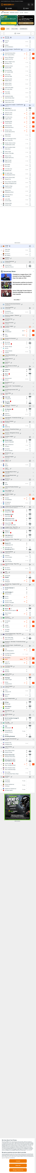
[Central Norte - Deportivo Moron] (17, 266)
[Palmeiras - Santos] (17, 370)
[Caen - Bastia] (17, 465)
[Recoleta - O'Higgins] (17, 402)
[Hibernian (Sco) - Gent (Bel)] (17, 195)
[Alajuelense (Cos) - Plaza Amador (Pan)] (17, 519)
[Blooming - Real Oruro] (17, 343)
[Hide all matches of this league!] (33, 37)
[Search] (28, 4)
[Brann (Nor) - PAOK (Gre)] (17, 135)
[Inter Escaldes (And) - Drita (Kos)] (17, 148)
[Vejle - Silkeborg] (17, 426)
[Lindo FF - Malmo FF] (17, 663)
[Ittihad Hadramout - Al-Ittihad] (17, 785)
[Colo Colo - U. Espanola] (17, 398)
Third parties (29, 1150)
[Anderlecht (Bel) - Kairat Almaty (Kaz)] (17, 97)
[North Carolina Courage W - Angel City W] (17, 719)
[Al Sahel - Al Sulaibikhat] (17, 499)
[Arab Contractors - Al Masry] (17, 445)
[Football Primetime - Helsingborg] (17, 654)
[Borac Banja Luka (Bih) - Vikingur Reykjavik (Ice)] (17, 182)
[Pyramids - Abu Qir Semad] (17, 450)
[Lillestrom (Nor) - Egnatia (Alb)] (17, 67)
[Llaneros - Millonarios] (17, 414)
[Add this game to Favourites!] (1, 41)
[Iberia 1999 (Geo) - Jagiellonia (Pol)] (17, 58)
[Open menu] (32, 4)
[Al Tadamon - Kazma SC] (17, 503)
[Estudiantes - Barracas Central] (17, 312)
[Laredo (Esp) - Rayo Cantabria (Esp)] (17, 764)
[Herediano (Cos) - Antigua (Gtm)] (17, 511)
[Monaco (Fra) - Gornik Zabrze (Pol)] (17, 131)
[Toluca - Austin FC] (17, 532)
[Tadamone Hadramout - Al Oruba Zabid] (17, 789)
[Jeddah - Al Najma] (17, 626)
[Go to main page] (8, 5)
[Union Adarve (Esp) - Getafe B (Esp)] (17, 751)
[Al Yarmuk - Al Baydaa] (17, 781)
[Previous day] (2, 33)
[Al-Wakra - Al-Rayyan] (17, 581)
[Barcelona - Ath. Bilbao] (17, 254)
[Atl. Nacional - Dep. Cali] (17, 410)
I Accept (18, 1161)
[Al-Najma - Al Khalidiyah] (17, 331)
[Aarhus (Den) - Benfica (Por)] (17, 84)
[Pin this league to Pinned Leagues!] (10, 258)
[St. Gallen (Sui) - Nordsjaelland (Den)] (17, 174)
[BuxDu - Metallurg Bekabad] (17, 735)
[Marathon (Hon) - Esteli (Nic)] (17, 515)
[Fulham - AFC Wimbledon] (17, 46)
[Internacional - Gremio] (17, 379)
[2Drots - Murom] (17, 597)
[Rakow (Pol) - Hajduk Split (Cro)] (17, 157)
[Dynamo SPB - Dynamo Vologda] (17, 601)
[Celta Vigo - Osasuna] (17, 250)
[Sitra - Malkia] (17, 335)
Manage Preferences (18, 1170)
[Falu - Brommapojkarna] (17, 650)
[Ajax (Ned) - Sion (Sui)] (17, 165)
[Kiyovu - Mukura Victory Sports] (17, 609)
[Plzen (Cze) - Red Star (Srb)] (17, 75)
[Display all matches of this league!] (33, 258)
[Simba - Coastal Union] (17, 683)
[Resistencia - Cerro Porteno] (17, 560)
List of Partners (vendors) (8, 1157)
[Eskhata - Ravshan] (17, 671)
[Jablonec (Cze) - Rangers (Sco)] (17, 113)
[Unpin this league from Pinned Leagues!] (10, 37)
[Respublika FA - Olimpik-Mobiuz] (17, 731)
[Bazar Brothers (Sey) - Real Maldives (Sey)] (17, 760)
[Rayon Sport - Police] (17, 614)
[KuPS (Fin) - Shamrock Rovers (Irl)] (17, 109)
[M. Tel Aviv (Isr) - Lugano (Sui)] (17, 118)
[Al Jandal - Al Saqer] (17, 630)
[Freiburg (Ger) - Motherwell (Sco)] (17, 126)
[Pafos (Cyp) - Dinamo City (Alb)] (17, 152)
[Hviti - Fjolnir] (17, 483)
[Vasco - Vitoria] (17, 375)
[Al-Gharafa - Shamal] (17, 576)
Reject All (18, 1165)
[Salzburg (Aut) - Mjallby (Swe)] (17, 80)
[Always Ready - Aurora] (17, 347)
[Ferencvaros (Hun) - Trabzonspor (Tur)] (17, 101)
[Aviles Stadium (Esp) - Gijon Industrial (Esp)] (17, 768)
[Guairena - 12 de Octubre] (17, 556)
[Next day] (32, 33)
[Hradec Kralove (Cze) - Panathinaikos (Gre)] (17, 144)
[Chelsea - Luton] (17, 42)
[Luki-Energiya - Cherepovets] (17, 593)
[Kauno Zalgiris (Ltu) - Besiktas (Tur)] (17, 62)
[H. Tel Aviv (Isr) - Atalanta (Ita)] (17, 170)
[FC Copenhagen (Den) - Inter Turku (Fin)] (17, 139)
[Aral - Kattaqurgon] (17, 727)
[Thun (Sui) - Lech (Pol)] (17, 93)
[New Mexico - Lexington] (17, 707)
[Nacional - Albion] (17, 695)
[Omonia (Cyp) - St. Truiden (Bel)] (17, 71)
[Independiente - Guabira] (17, 352)
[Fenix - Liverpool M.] (17, 691)
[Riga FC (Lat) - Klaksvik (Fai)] (17, 161)
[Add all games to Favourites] (1, 37)
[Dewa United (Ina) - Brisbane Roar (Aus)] (17, 756)
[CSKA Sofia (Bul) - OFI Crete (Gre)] (17, 88)
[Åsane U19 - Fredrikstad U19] (17, 544)
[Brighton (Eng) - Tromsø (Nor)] (17, 187)
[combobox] (17, 33)
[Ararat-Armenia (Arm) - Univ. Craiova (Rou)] (17, 54)
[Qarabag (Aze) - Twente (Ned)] (17, 122)
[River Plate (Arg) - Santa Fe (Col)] (17, 638)
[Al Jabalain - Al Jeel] (17, 622)
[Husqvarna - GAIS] (17, 658)
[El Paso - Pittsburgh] (17, 703)
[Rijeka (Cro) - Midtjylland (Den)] (17, 191)
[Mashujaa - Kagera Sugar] (17, 679)
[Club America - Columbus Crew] (17, 536)
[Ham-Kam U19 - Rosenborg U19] (17, 548)
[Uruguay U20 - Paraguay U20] (17, 743)
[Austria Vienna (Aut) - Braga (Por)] (17, 178)
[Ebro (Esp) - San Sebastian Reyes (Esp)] (17, 773)
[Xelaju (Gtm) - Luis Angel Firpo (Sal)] (17, 524)
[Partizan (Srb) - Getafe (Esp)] (17, 204)
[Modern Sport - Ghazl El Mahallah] (17, 441)
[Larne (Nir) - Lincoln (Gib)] (17, 200)
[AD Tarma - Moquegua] (17, 568)
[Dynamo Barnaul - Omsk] (17, 589)
